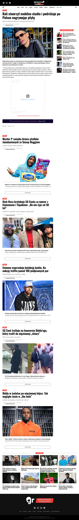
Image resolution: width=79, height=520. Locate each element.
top (13, 126)
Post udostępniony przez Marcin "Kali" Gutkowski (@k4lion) (29, 115)
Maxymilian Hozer (9, 25)
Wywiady (30, 7)
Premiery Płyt (52, 7)
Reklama (29, 511)
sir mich (10, 126)
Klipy (26, 7)
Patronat (25, 511)
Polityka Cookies (46, 511)
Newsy (18, 7)
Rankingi (41, 7)
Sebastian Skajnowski (10, 149)
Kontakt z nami (59, 7)
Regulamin (39, 511)
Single (22, 7)
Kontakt (34, 511)
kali (6, 126)
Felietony (36, 7)
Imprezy (45, 7)
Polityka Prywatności (55, 511)
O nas (21, 511)
